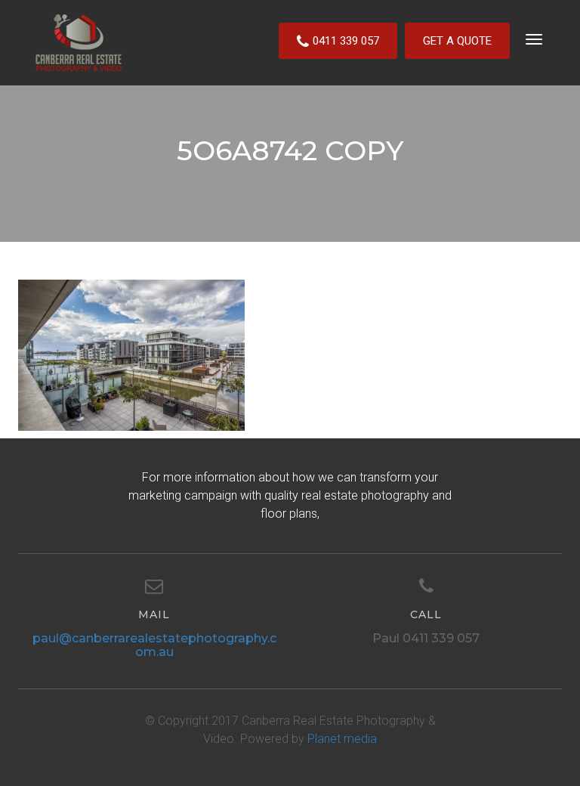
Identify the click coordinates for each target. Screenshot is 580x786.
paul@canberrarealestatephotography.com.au (154, 645)
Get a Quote (457, 41)
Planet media (342, 739)
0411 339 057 (346, 41)
